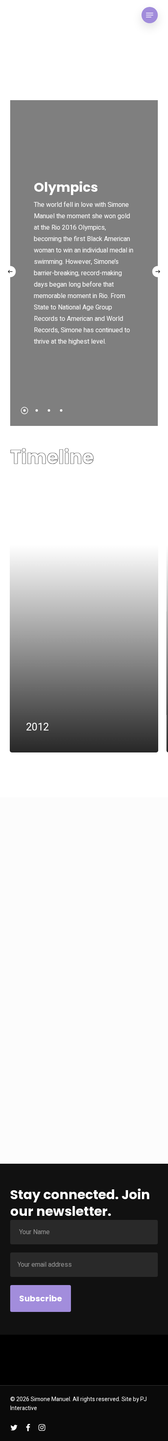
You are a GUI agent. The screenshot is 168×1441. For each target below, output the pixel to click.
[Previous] (9, 271)
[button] (149, 15)
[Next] (158, 271)
